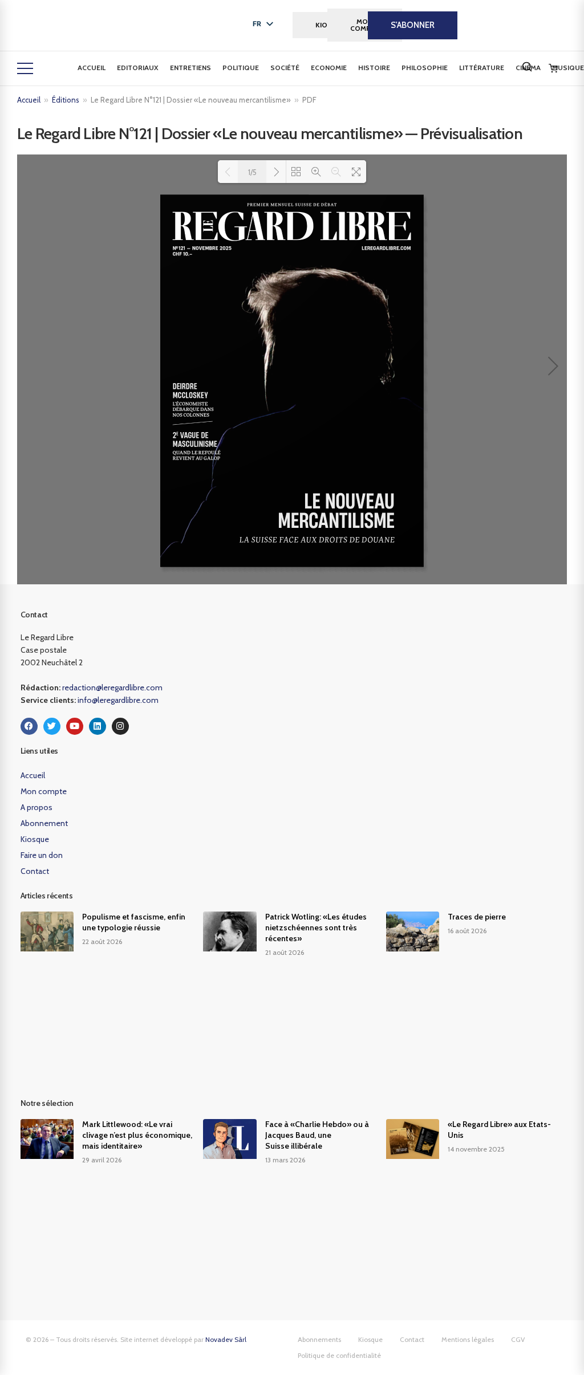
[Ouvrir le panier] (553, 68)
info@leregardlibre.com (118, 700)
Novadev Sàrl (225, 1339)
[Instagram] (120, 726)
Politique (240, 67)
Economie (329, 67)
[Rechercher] (527, 67)
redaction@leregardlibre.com (112, 687)
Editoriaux (138, 67)
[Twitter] (51, 726)
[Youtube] (74, 726)
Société (284, 67)
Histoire (374, 67)
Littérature (481, 67)
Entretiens (190, 67)
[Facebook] (29, 726)
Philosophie (425, 67)
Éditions (65, 99)
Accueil (92, 67)
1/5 (252, 172)
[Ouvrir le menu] (25, 68)
